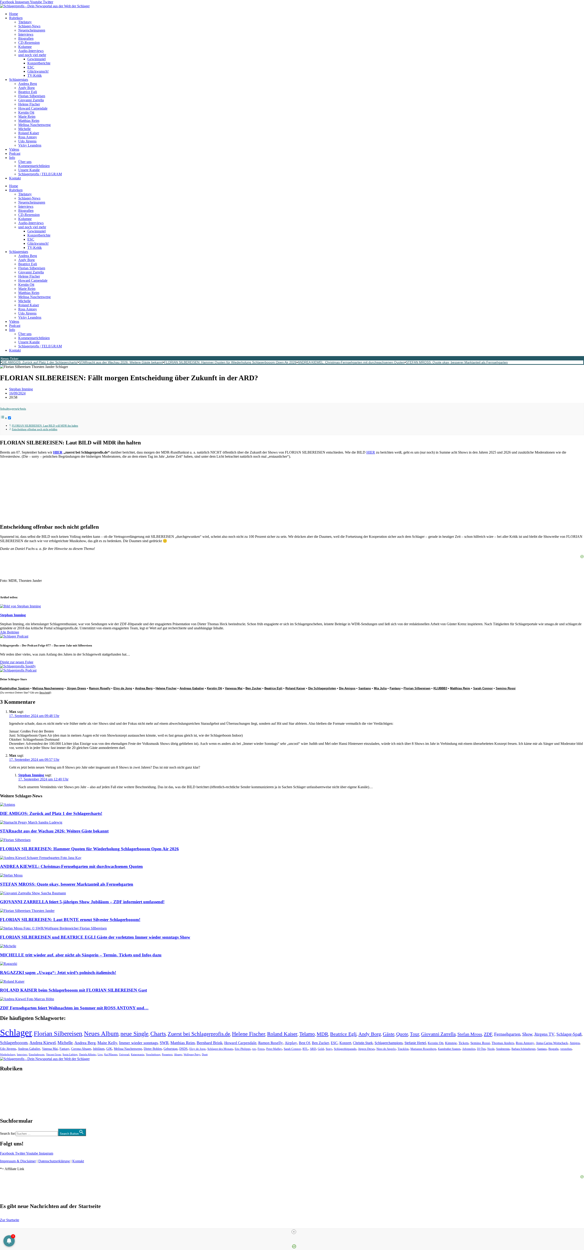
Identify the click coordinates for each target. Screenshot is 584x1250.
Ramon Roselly (99, 688)
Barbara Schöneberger (523, 1049)
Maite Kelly (107, 1042)
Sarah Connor (483, 688)
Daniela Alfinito (87, 1054)
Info (12, 158)
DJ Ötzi (481, 1048)
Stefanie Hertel (415, 1043)
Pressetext (167, 1054)
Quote (402, 1034)
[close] (294, 1231)
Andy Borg (26, 88)
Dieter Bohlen (153, 1048)
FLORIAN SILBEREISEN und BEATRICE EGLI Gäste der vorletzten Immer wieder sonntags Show (95, 937)
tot (254, 1048)
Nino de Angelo (386, 1048)
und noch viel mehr (32, 55)
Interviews (25, 34)
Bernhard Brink (209, 1042)
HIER (58, 452)
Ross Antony (27, 137)
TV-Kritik (34, 75)
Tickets (464, 1043)
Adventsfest (468, 1048)
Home (13, 14)
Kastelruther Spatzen (449, 1048)
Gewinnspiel (36, 59)
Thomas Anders (503, 1043)
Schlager (16, 1032)
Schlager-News (29, 26)
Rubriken (16, 18)
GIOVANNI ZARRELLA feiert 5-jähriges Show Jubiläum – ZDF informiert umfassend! (82, 901)
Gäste (388, 1034)
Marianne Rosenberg (423, 1048)
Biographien (9, 1095)
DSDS (183, 1048)
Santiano (364, 688)
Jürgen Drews (76, 688)
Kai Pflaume (110, 1054)
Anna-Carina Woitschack (552, 1043)
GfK (109, 1048)
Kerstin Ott (26, 112)
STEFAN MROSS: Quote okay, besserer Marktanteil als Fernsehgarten (457, 362)
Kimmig (451, 1043)
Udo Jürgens (27, 141)
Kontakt (15, 178)
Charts (158, 1033)
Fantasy (395, 688)
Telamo (307, 1034)
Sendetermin (503, 1048)
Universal (124, 1054)
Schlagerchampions (389, 1043)
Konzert (345, 1043)
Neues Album (101, 1033)
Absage (178, 1054)
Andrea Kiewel (42, 1042)
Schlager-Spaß (569, 1034)
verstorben (566, 1049)
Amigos (575, 1043)
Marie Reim (26, 116)
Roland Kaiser (28, 133)
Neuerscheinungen (31, 30)
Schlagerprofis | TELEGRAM (40, 174)
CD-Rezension (29, 43)
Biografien (26, 38)
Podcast (14, 153)
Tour (414, 1034)
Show (527, 1034)
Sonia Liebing (70, 1054)
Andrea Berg (27, 84)
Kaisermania (137, 1054)
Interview (22, 1054)
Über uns (24, 162)
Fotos (261, 1048)
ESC (30, 67)
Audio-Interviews (31, 51)
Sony (329, 1048)
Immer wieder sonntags (138, 1042)
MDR (322, 1034)
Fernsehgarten (507, 1034)
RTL (305, 1048)
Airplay (291, 1043)
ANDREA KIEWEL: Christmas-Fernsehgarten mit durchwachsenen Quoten (351, 362)
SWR (164, 1042)
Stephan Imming (31, 775)
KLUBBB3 (440, 688)
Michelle (24, 129)
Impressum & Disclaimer (18, 1161)
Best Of (304, 1043)
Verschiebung (153, 1054)
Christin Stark (363, 1043)
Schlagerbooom (14, 1042)
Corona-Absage (81, 1048)
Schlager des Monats (220, 1048)
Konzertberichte (38, 63)
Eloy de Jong (122, 688)
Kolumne (25, 47)
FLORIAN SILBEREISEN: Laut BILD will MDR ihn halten (45, 425)
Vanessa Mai (233, 688)
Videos (14, 149)
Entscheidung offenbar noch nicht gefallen (34, 429)
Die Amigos (347, 688)
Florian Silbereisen (31, 96)
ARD (313, 1048)
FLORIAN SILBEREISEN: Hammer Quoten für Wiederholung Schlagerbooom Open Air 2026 (230, 362)
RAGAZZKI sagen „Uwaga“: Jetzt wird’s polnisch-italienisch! (58, 972)
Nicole (490, 1048)
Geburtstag (170, 1048)
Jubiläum (98, 1048)
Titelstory (25, 22)
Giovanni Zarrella (31, 100)
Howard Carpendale (32, 108)
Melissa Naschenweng (34, 125)
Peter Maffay (274, 1048)
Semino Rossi (506, 688)
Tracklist (403, 1048)
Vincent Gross (53, 1054)
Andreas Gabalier (192, 688)
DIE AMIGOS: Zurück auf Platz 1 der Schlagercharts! (40, 362)
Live (100, 1054)
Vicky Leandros (29, 145)
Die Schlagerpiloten (322, 688)
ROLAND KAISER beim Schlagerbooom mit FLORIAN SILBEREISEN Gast (73, 990)
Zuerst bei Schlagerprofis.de (199, 1034)
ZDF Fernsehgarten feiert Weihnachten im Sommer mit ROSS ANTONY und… (74, 1008)
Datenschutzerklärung (54, 1161)
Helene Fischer (29, 104)
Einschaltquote (36, 1054)
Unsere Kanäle (29, 170)
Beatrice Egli (27, 92)
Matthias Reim (28, 121)
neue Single (134, 1033)
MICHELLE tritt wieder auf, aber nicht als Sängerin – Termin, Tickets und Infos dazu (81, 955)
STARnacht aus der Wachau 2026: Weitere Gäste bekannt (121, 362)
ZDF (488, 1034)
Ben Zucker (253, 688)
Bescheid (44, 692)
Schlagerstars (18, 79)
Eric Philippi (242, 1048)
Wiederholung (7, 1054)
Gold (321, 1048)
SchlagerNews (10, 1082)
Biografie (553, 1049)
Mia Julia (380, 688)
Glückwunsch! (38, 71)
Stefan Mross (469, 1034)
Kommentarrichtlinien (34, 166)
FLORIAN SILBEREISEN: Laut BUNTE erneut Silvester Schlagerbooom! (70, 919)
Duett (205, 1054)
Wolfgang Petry (192, 1054)
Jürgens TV (544, 1034)
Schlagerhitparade (345, 1048)
